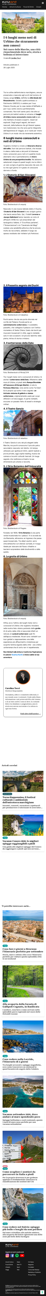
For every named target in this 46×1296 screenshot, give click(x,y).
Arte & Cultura (15, 7)
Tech (18, 1269)
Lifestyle (7, 1267)
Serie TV (19, 1264)
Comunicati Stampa (33, 1269)
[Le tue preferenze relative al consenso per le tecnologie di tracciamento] (42, 1292)
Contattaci (31, 1267)
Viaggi (7, 1269)
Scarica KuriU (17, 655)
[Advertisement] (23, 79)
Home (4, 7)
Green (38, 7)
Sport (18, 1267)
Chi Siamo (31, 1262)
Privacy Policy (32, 1275)
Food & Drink (28, 7)
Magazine (30, 1264)
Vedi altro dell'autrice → (30, 714)
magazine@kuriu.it (8, 1290)
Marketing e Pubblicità (34, 1272)
